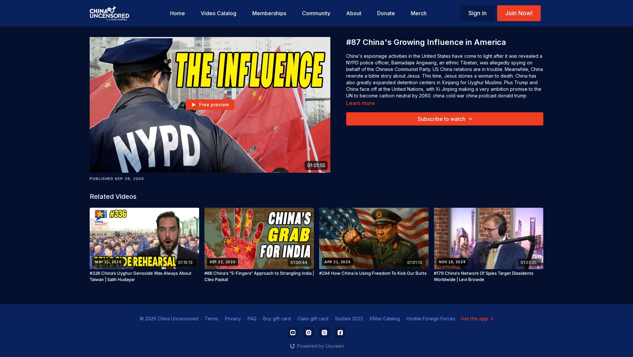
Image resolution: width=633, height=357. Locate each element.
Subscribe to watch (441, 119)
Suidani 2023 (349, 318)
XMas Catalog (385, 318)
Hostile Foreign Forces (431, 318)
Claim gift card (312, 318)
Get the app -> (477, 318)
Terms (211, 318)
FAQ (252, 318)
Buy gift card (277, 318)
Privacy (233, 318)
